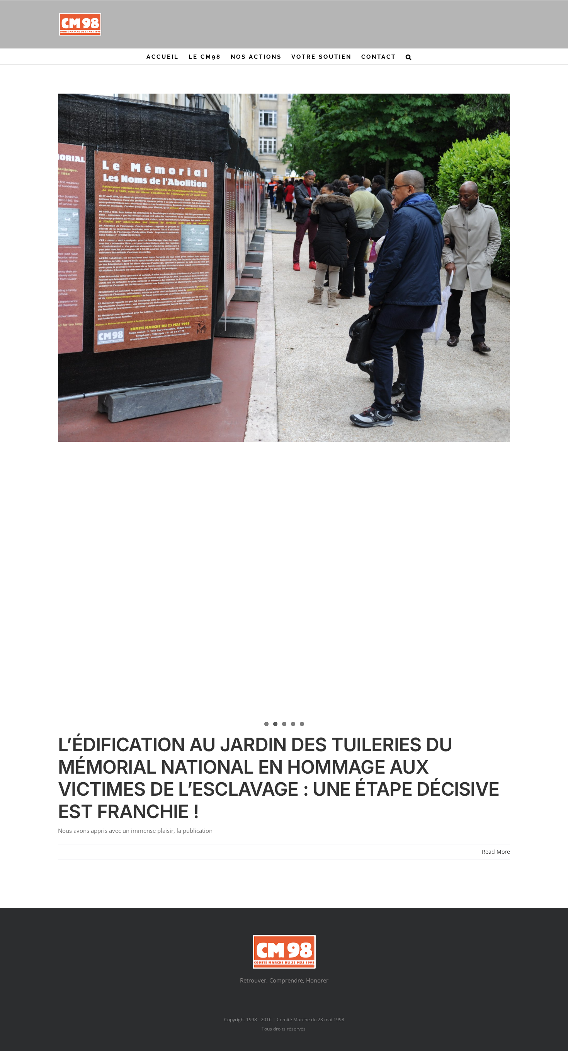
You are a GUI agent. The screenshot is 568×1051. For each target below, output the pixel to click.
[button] (409, 56)
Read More (496, 851)
